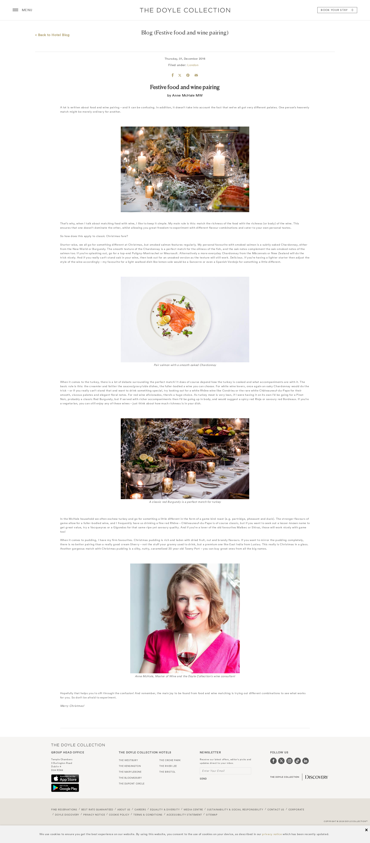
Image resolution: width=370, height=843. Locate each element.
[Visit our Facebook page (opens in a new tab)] (273, 761)
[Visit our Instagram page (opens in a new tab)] (289, 761)
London (192, 65)
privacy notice (272, 834)
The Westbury (128, 760)
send (203, 778)
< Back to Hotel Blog (52, 35)
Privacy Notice (94, 814)
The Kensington (130, 766)
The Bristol (167, 772)
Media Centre (193, 809)
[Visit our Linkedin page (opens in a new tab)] (305, 761)
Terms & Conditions (148, 814)
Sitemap (212, 814)
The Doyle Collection (78, 745)
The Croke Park (170, 760)
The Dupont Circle (132, 783)
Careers (140, 809)
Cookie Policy (119, 814)
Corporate (296, 809)
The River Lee (168, 766)
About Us (124, 809)
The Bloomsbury (130, 778)
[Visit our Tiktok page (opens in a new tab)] (297, 761)
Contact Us (275, 809)
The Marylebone (130, 772)
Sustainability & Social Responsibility (235, 809)
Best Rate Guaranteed (97, 809)
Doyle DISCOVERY (67, 814)
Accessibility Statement (184, 814)
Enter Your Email (213, 771)
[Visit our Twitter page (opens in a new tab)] (281, 761)
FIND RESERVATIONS (64, 809)
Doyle (185, 10)
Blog (147, 32)
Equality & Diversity (165, 809)
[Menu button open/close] (15, 10)
